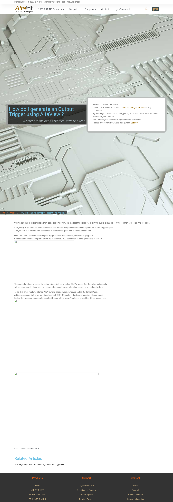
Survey (134, 123)
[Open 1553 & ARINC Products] (63, 9)
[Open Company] (95, 9)
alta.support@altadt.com (134, 107)
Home (2, 213)
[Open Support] (79, 9)
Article (12, 213)
